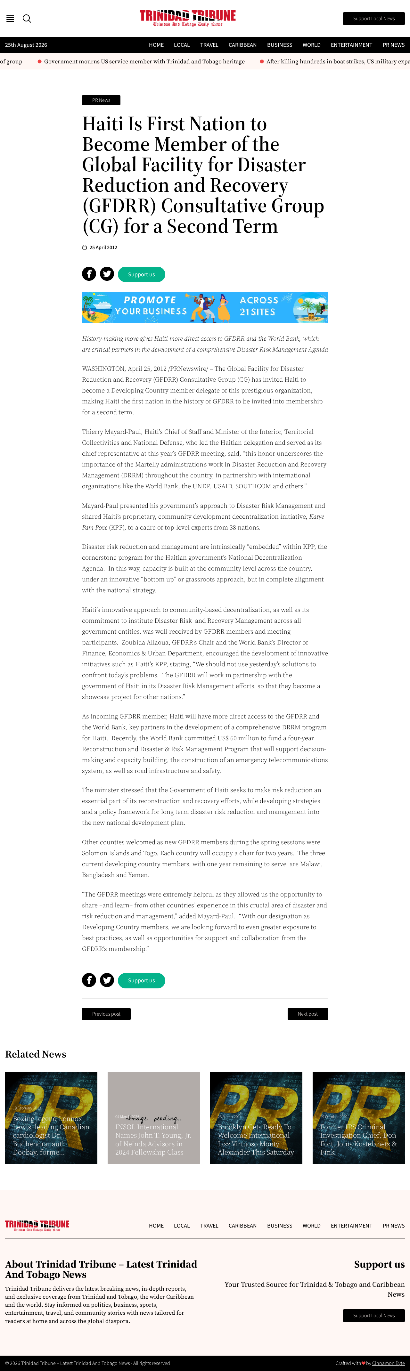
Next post (308, 1014)
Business (279, 45)
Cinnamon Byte (388, 1363)
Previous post (106, 1014)
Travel (209, 45)
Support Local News (374, 18)
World (312, 45)
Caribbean (243, 45)
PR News (394, 45)
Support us (141, 275)
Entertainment (352, 45)
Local (182, 45)
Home (156, 45)
